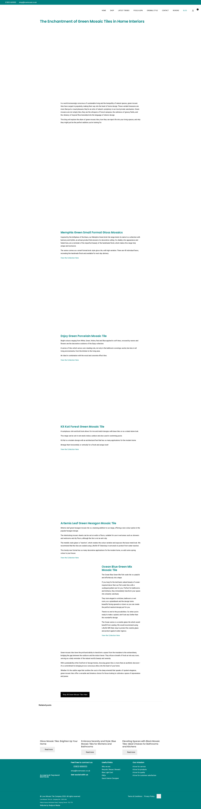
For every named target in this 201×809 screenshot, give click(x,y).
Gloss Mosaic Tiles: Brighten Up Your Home (59, 742)
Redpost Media (54, 805)
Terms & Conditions (135, 796)
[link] (100, 178)
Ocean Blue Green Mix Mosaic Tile (117, 568)
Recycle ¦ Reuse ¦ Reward (111, 770)
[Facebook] (72, 779)
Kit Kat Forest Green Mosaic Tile (82, 427)
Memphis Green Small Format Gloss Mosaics (92, 232)
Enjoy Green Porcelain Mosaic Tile (84, 336)
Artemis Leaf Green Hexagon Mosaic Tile (88, 523)
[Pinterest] (74, 779)
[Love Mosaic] (10, 10)
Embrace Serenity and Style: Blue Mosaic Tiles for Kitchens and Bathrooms (98, 744)
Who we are (106, 767)
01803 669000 (10, 2)
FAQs (104, 775)
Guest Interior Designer (110, 778)
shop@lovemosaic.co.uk (28, 2)
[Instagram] (76, 779)
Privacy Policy (149, 796)
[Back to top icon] (159, 796)
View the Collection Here (70, 258)
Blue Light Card (107, 772)
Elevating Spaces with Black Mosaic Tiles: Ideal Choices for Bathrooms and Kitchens (141, 744)
